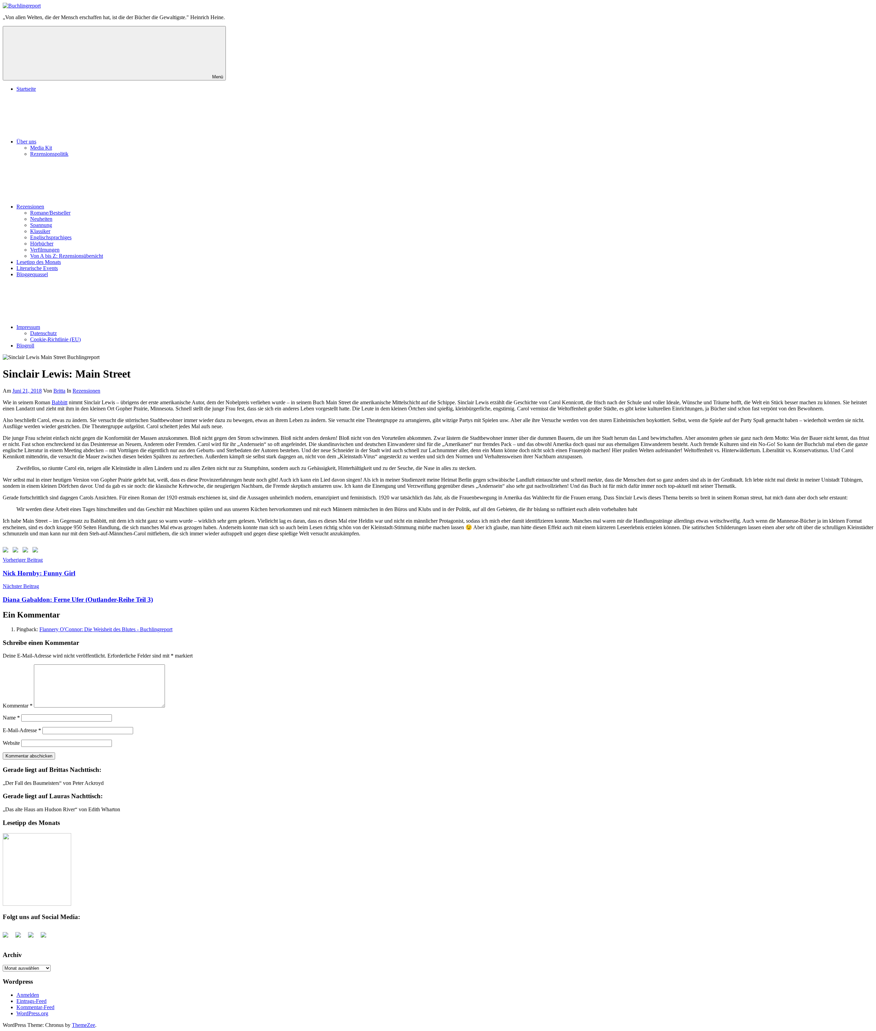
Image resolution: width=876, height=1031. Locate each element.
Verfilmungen (45, 250)
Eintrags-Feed (31, 1001)
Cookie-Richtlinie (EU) (55, 339)
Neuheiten (41, 219)
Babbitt (59, 402)
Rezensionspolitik (49, 154)
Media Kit (41, 148)
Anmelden (27, 995)
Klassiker (40, 231)
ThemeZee (83, 1025)
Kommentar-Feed (35, 1007)
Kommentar (18, 706)
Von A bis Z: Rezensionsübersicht (66, 256)
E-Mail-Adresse (22, 730)
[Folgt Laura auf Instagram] (37, 551)
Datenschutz (43, 333)
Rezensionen (30, 206)
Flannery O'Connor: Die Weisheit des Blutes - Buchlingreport (105, 629)
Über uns (26, 141)
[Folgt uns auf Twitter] (17, 551)
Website (11, 743)
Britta (59, 391)
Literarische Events (37, 268)
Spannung (41, 225)
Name (11, 718)
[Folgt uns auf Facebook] (7, 551)
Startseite (26, 89)
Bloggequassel (32, 274)
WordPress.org (32, 1013)
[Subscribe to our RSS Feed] (27, 551)
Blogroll (25, 345)
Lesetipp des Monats (38, 262)
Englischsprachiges (51, 237)
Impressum (28, 327)
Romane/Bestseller (50, 213)
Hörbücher (41, 243)
